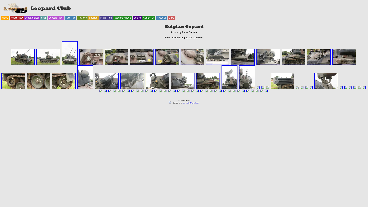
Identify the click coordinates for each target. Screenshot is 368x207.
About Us (161, 18)
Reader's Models (122, 18)
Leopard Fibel (56, 18)
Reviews (82, 18)
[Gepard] (23, 64)
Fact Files (70, 18)
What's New (16, 18)
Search (137, 18)
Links (171, 18)
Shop (44, 18)
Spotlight (93, 18)
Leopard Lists (32, 18)
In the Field (106, 18)
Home (5, 18)
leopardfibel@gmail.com (191, 103)
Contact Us (149, 18)
